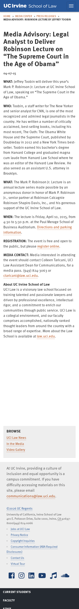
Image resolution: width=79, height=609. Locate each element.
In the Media (15, 443)
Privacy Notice (19, 535)
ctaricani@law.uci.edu (20, 275)
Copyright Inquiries (23, 540)
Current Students (22, 592)
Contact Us (17, 557)
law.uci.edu (46, 336)
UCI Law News (16, 437)
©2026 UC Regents (19, 508)
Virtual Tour (18, 563)
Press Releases (46, 16)
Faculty (14, 601)
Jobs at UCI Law (20, 529)
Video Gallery (16, 449)
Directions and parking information (37, 229)
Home (7, 16)
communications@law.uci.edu (31, 496)
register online (48, 246)
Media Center (23, 16)
